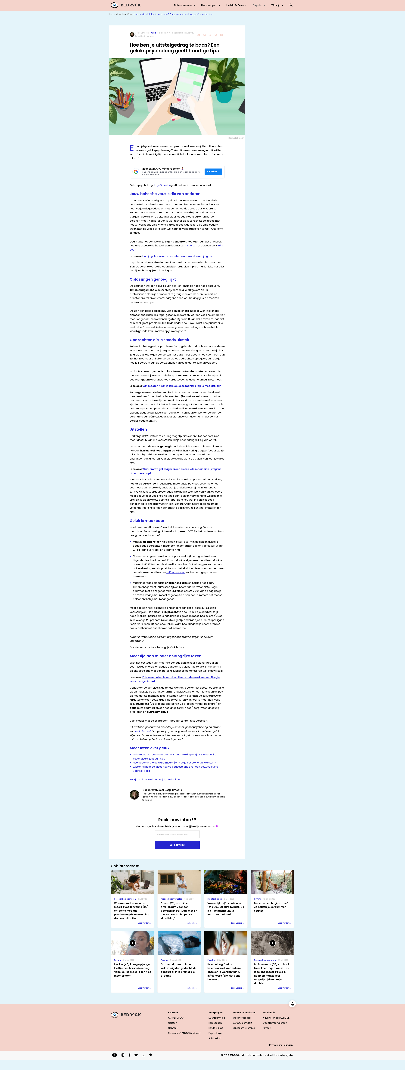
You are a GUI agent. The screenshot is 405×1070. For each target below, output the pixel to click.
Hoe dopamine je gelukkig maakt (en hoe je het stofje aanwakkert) (174, 762)
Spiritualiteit (215, 1038)
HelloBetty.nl (143, 731)
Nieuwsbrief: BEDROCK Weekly (184, 1033)
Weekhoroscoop (242, 1017)
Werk (129, 14)
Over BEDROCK (176, 1017)
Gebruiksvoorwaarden (275, 1022)
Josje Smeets (142, 32)
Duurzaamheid (217, 1017)
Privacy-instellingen (281, 1045)
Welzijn (275, 5)
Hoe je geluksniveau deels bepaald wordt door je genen (178, 256)
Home (112, 14)
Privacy (267, 1028)
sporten (192, 245)
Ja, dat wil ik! (177, 844)
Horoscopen (209, 5)
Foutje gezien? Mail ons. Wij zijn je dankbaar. (156, 779)
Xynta (289, 1055)
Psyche (257, 5)
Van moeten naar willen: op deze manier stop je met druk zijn (181, 386)
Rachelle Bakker (236, 138)
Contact (173, 1028)
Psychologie (215, 1033)
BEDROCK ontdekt (242, 1022)
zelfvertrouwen (175, 572)
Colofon (172, 1022)
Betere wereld (183, 5)
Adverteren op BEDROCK (276, 1017)
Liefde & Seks (235, 5)
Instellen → (213, 171)
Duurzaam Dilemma (244, 1028)
